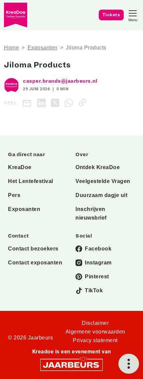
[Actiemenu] (128, 364)
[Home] (15, 15)
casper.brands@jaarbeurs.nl (60, 81)
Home (11, 47)
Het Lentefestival (30, 181)
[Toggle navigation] (132, 15)
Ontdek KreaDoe (97, 167)
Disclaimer (95, 323)
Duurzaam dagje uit (101, 195)
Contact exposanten (35, 262)
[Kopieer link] (83, 102)
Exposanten (43, 47)
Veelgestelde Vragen (102, 181)
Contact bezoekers (33, 248)
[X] (56, 102)
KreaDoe (20, 167)
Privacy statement (95, 340)
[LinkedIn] (42, 102)
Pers (14, 195)
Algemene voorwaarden (95, 331)
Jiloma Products (86, 47)
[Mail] (28, 103)
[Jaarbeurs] (71, 364)
